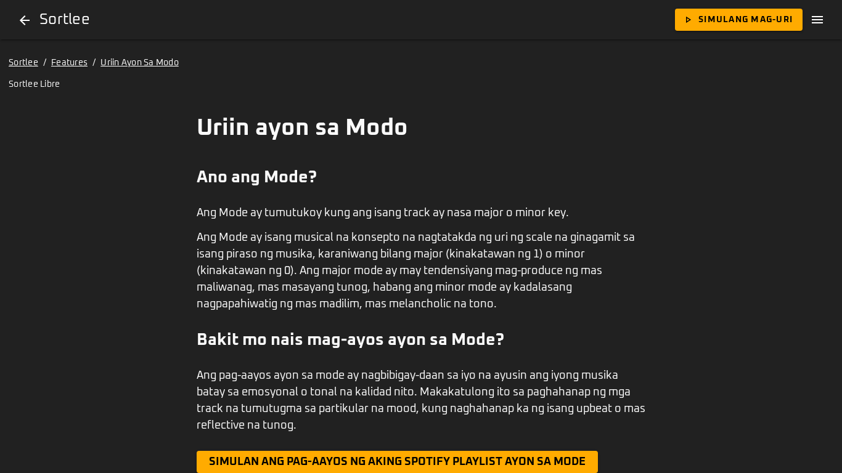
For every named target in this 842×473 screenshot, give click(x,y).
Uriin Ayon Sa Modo (139, 63)
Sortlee (23, 63)
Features (69, 63)
